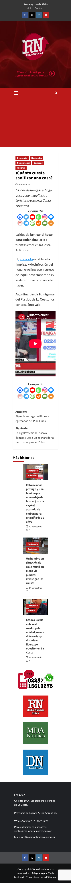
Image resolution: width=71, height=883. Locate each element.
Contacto (40, 8)
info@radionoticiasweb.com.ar (38, 836)
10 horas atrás (35, 526)
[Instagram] (45, 217)
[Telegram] (26, 223)
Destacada (22, 158)
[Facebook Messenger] (51, 217)
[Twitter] (26, 217)
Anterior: (32, 416)
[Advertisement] (35, 122)
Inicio (29, 8)
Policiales (32, 475)
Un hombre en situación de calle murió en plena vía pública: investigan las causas (35, 571)
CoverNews (32, 877)
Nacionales (36, 158)
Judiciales (32, 549)
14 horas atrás (35, 588)
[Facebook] (20, 217)
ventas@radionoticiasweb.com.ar (33, 830)
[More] (51, 223)
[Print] (38, 223)
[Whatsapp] (38, 217)
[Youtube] (32, 217)
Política (31, 610)
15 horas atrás (35, 657)
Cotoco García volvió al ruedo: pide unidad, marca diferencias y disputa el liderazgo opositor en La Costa (35, 636)
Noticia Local (23, 163)
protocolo (25, 259)
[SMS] (32, 223)
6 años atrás (24, 184)
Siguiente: (34, 435)
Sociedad (38, 163)
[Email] (45, 223)
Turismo (21, 167)
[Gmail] (20, 223)
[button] (16, 92)
